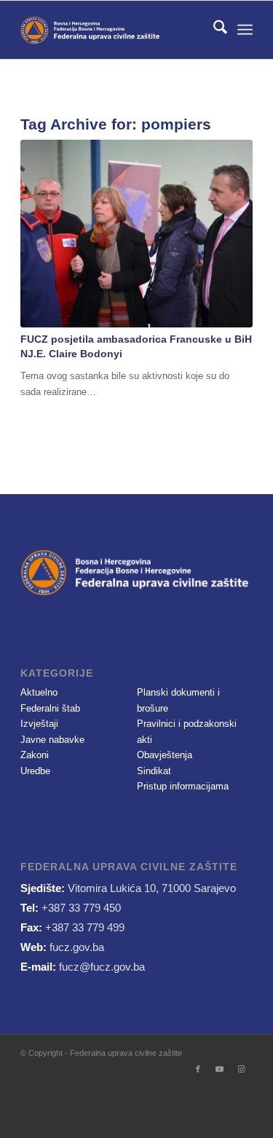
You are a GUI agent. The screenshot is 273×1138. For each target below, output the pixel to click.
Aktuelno (39, 692)
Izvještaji (39, 723)
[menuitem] (213, 30)
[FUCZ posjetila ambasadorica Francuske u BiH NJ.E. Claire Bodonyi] (136, 233)
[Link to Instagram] (242, 1069)
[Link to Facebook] (198, 1069)
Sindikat (154, 770)
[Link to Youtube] (220, 1069)
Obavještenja (164, 754)
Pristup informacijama (183, 786)
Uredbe (35, 770)
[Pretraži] (213, 30)
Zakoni (34, 754)
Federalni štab (50, 708)
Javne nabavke (52, 739)
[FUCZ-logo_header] (113, 30)
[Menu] (245, 29)
